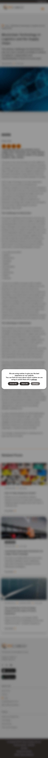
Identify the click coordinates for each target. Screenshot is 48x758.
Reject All (24, 384)
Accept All (13, 384)
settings (34, 380)
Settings (35, 384)
